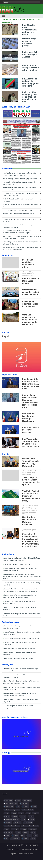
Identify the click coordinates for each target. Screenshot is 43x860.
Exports (26, 806)
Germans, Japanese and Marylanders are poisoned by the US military (29, 320)
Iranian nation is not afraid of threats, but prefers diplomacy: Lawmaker (19, 226)
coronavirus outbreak (11, 803)
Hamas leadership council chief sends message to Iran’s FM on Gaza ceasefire (20, 248)
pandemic (17, 822)
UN (36, 835)
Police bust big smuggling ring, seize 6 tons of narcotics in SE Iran (29, 97)
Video (30, 854)
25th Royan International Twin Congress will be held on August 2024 (21, 643)
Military (35, 849)
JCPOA (23, 816)
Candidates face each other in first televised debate (30, 292)
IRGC (35, 813)
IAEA (7, 813)
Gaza (34, 806)
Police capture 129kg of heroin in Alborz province (30, 67)
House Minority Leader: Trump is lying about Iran (20, 178)
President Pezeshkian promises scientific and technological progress (19, 627)
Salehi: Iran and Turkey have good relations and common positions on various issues (20, 596)
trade (33, 832)
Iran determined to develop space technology (19, 648)
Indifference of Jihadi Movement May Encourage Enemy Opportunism (19, 189)
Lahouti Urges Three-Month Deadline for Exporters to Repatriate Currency (20, 243)
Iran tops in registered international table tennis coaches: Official (19, 183)
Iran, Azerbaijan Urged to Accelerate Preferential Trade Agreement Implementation (19, 174)
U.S (23, 835)
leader (31, 816)
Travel (20, 854)
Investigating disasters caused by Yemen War (30, 303)
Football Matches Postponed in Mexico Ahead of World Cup (19, 220)
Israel (7, 816)
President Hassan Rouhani (30, 826)
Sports (13, 854)
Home (8, 845)
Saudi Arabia (9, 832)
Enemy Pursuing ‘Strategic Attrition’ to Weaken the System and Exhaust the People (21, 682)
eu (18, 806)
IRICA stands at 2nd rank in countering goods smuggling (30, 82)
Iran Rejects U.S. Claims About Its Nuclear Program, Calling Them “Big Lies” (21, 194)
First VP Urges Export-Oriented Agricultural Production (18, 200)
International (33, 845)
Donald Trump (9, 806)
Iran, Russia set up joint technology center (18, 658)
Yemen (25, 838)
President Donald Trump (12, 826)
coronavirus (27, 800)
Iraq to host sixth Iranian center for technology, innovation (19, 653)
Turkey (16, 835)
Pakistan (32, 819)
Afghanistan (9, 800)
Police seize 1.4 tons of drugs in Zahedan (29, 54)
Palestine (8, 822)
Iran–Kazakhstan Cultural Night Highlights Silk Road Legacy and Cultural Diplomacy (21, 559)
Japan (15, 816)
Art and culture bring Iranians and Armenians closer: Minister (21, 615)
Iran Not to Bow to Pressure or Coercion (30, 429)
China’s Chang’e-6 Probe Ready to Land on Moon (21, 638)
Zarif (33, 838)
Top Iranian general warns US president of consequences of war (18, 707)
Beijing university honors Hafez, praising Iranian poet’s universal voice (20, 569)
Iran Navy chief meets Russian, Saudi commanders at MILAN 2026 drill (21, 688)
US (6, 838)
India (14, 813)
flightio (6, 336)
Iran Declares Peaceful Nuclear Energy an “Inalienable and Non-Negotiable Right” (17, 232)
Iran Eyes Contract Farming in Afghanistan (17, 210)
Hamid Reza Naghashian (12, 810)
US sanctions (15, 838)
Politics (24, 845)
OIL (24, 819)
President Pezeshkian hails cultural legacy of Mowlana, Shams (19, 602)
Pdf (25, 854)
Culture (18, 849)
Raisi (7, 829)
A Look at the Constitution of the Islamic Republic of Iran (20, 206)
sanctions (33, 829)
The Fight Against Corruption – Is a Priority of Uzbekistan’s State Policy (31, 496)
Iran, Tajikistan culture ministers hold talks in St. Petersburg (20, 609)
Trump (7, 835)
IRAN (21, 813)
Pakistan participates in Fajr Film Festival (17, 564)
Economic (16, 845)
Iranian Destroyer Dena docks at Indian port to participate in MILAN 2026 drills (19, 694)
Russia (24, 829)
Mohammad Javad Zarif (12, 819)
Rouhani (15, 829)
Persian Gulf (28, 822)
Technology (26, 849)
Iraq (29, 813)
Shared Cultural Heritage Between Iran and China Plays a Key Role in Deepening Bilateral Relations (20, 590)
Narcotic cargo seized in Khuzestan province (29, 42)
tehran (26, 832)
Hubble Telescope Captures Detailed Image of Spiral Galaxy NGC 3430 (21, 633)
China (18, 800)
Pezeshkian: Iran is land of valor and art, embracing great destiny (21, 584)
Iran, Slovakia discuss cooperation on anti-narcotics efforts (29, 30)
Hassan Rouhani (28, 810)
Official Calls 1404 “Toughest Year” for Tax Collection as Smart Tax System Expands (21, 237)
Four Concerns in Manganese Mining (30, 280)
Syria (18, 832)
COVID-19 (24, 803)
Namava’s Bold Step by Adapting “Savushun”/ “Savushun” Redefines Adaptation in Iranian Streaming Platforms (22, 576)
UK (30, 835)
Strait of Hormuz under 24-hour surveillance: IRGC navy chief (21, 701)
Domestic (9, 849)
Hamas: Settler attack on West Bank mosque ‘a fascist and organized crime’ (19, 215)
